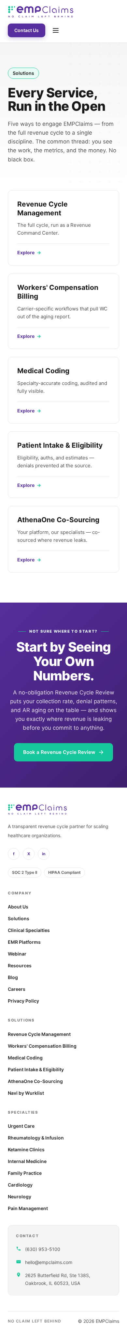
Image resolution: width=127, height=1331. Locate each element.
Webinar (17, 954)
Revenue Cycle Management (39, 1034)
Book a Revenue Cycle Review (59, 752)
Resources (20, 965)
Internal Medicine (27, 1161)
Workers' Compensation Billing (42, 1046)
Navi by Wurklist (26, 1093)
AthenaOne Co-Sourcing (35, 1081)
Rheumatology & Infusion (36, 1137)
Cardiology (20, 1185)
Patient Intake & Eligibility (36, 1069)
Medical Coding (25, 1057)
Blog (13, 977)
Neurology (19, 1196)
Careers (16, 989)
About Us (18, 906)
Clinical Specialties (29, 930)
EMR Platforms (24, 942)
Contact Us (26, 30)
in (43, 853)
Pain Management (28, 1208)
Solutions (18, 918)
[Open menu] (55, 30)
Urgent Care (21, 1126)
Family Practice (25, 1173)
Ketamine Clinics (26, 1149)
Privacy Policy (23, 1001)
